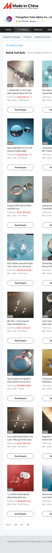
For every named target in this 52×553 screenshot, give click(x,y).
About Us (38, 29)
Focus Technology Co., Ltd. (36, 541)
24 (15, 525)
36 (22, 524)
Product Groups (15, 45)
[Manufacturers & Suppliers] (21, 5)
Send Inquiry (20, 110)
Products (24, 29)
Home (8, 29)
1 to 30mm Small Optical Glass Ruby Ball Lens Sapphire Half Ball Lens (18, 497)
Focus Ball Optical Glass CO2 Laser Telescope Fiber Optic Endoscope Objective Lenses (20, 439)
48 (28, 524)
